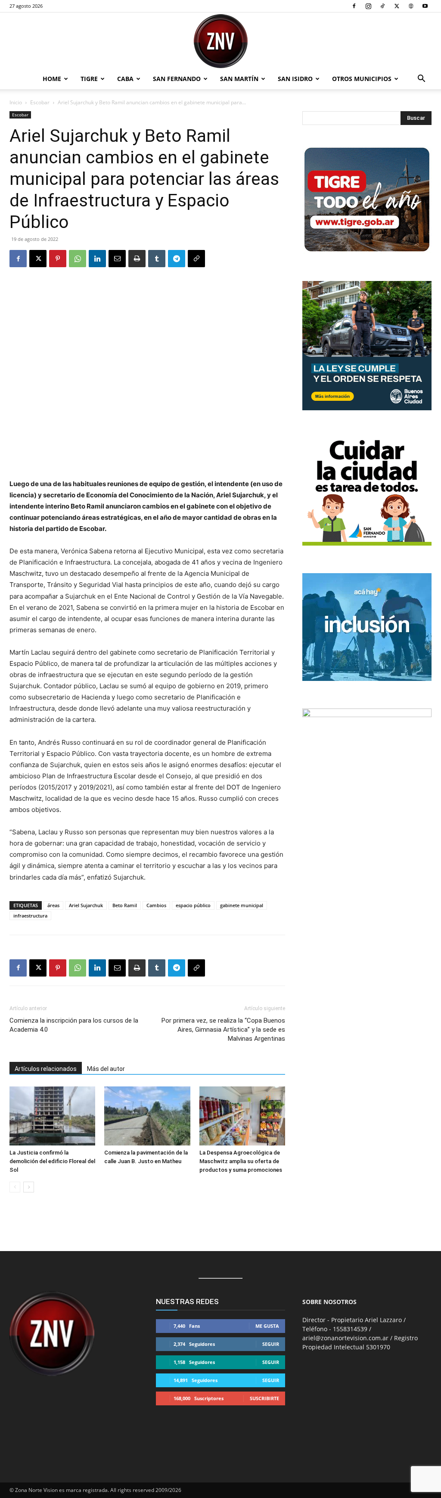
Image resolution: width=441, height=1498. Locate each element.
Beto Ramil (124, 905)
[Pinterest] (57, 258)
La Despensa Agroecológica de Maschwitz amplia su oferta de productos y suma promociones (240, 1161)
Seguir (270, 1344)
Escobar (40, 102)
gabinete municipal (241, 905)
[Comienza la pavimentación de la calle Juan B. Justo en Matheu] (147, 1115)
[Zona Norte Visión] (220, 41)
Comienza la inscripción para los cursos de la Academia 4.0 (73, 1025)
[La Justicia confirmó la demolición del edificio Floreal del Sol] (52, 1115)
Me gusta (267, 1326)
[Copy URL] (196, 258)
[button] (421, 79)
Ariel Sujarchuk (86, 905)
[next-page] (28, 1187)
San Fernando (177, 79)
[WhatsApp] (77, 258)
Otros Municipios (361, 79)
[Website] (410, 6)
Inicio (15, 102)
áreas (53, 905)
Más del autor (106, 1068)
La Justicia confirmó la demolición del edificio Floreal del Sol (52, 1161)
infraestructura (30, 915)
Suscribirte (264, 1398)
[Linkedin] (97, 258)
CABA (125, 79)
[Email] (117, 258)
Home (52, 79)
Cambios (156, 905)
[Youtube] (425, 6)
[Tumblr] (156, 258)
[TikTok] (382, 6)
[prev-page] (14, 1187)
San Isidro (295, 79)
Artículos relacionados (46, 1068)
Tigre (89, 79)
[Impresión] (137, 258)
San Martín (239, 79)
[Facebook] (354, 6)
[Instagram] (368, 6)
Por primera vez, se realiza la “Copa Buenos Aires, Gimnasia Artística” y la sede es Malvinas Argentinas (223, 1029)
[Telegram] (176, 258)
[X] (396, 6)
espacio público (193, 905)
